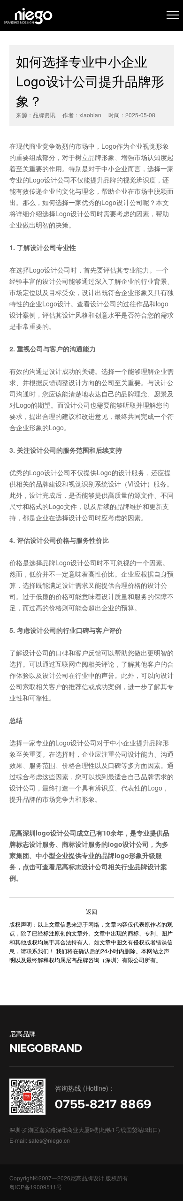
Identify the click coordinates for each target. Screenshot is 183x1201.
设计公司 (83, 562)
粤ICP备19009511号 (35, 1187)
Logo (62, 213)
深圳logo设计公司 (49, 832)
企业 (35, 303)
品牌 (48, 562)
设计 (77, 213)
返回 (91, 911)
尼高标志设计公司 (81, 866)
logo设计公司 (128, 844)
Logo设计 (56, 303)
